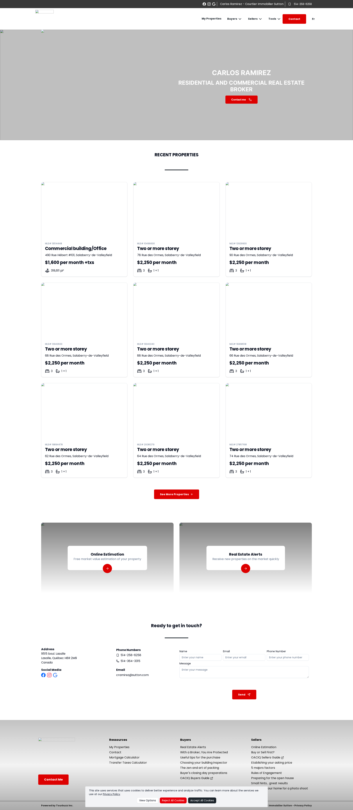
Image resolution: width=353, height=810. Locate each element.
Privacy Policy (111, 794)
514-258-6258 (303, 4)
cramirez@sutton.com (132, 675)
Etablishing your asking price (271, 762)
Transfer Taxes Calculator (128, 762)
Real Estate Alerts (193, 747)
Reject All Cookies (173, 800)
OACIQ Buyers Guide (195, 778)
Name (183, 651)
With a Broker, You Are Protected (204, 752)
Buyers (232, 19)
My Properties (211, 18)
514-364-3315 (130, 661)
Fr (313, 19)
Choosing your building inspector (203, 762)
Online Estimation (263, 747)
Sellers (253, 19)
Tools (272, 19)
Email (226, 651)
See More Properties (174, 494)
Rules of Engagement (266, 773)
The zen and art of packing (199, 768)
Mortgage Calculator (124, 757)
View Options (147, 800)
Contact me (238, 99)
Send (241, 694)
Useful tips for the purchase (200, 757)
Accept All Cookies (202, 800)
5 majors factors (263, 768)
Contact (294, 19)
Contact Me (53, 779)
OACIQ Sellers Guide (266, 757)
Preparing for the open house (272, 778)
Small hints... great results (269, 783)
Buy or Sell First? (262, 752)
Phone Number (276, 651)
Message (185, 663)
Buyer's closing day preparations (203, 773)
